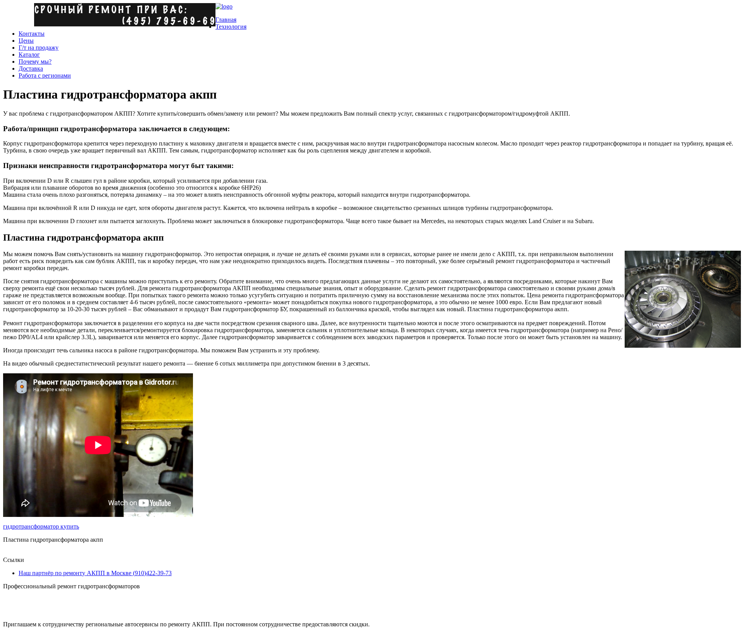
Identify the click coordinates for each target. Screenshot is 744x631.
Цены (26, 40)
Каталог (29, 54)
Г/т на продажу (39, 47)
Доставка (31, 68)
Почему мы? (35, 61)
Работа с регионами (45, 75)
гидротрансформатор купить (41, 526)
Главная (225, 19)
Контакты (32, 33)
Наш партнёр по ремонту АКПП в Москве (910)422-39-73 (95, 573)
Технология (230, 26)
